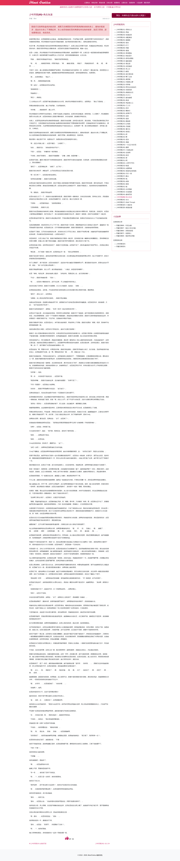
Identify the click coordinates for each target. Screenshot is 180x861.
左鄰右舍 (125, 2)
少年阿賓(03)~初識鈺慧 (124, 35)
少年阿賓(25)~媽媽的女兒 (124, 92)
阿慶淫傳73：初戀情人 (124, 233)
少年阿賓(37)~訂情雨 (123, 124)
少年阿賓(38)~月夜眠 (123, 126)
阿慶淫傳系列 (120, 246)
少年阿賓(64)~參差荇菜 (124, 194)
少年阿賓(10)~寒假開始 (124, 53)
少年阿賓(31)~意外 (122, 108)
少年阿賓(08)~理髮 (122, 48)
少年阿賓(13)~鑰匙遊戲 (124, 61)
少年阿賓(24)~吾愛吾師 (124, 90)
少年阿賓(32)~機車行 (123, 110)
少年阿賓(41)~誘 (121, 134)
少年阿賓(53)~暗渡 (122, 165)
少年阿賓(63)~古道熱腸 (124, 192)
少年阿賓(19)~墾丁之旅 (124, 76)
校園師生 (117, 2)
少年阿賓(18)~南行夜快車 (124, 74)
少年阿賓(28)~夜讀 (122, 100)
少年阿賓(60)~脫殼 (122, 184)
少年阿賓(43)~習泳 (122, 139)
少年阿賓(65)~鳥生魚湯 (124, 197)
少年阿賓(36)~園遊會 (123, 121)
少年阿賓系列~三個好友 (124, 205)
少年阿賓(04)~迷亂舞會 (124, 37)
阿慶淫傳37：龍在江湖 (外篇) (126, 228)
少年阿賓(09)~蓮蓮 (122, 50)
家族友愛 (102, 2)
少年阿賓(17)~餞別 (122, 71)
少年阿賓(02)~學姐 (122, 32)
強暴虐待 (132, 2)
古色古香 (109, 2)
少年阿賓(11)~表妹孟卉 (124, 56)
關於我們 (147, 2)
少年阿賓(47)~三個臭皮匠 (124, 150)
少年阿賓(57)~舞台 (122, 176)
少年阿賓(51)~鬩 (121, 160)
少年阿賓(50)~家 (121, 158)
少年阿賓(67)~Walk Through (125, 202)
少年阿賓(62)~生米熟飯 (124, 189)
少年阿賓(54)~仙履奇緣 (124, 168)
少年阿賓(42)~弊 (121, 137)
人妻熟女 (87, 2)
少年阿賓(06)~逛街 (122, 42)
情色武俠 (95, 2)
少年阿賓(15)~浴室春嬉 (124, 66)
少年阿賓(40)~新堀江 (123, 131)
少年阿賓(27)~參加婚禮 (124, 97)
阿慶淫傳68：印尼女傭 (124, 225)
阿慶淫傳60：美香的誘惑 (124, 230)
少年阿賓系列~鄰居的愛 (124, 207)
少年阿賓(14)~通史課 (123, 63)
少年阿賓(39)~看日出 (123, 129)
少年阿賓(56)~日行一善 (124, 173)
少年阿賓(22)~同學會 (123, 84)
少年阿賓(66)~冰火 (122, 199)
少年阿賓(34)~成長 (122, 116)
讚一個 (71, 839)
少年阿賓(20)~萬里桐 (123, 79)
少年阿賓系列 (120, 244)
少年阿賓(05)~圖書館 (123, 40)
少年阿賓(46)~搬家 (122, 147)
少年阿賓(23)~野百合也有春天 (126, 87)
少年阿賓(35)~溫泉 (122, 118)
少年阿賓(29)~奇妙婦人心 (124, 103)
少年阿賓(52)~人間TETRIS (125, 163)
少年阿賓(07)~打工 (122, 45)
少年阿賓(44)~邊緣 (122, 142)
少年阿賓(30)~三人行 (123, 105)
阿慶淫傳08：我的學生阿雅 (125, 236)
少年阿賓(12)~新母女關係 (124, 58)
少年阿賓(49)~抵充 (122, 155)
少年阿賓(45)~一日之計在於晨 (126, 145)
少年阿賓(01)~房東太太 (124, 29)
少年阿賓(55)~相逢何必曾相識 (126, 171)
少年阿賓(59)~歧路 (122, 181)
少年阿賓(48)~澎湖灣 (123, 152)
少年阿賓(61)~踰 (121, 186)
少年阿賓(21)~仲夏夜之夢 (124, 82)
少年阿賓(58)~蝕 (121, 179)
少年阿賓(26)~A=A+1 (123, 95)
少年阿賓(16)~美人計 (123, 69)
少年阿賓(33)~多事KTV (124, 113)
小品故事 (139, 2)
